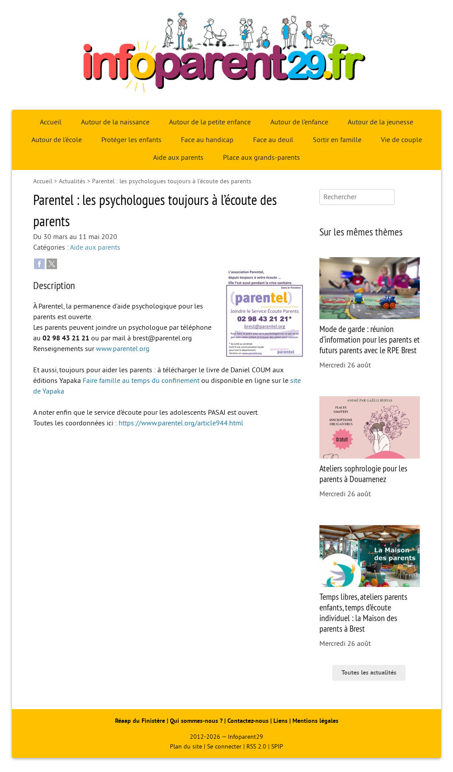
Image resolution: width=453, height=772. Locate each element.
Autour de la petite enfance (210, 122)
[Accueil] (226, 55)
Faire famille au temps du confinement (141, 381)
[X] (51, 263)
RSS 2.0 (256, 746)
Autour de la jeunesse (380, 122)
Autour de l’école (56, 140)
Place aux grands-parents (261, 158)
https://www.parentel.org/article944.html (181, 423)
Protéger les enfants (131, 140)
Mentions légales (315, 721)
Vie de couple (401, 140)
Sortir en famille (337, 140)
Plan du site (186, 746)
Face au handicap (207, 140)
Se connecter (224, 746)
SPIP (277, 746)
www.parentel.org (123, 349)
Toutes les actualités (369, 672)
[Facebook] (39, 263)
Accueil (50, 122)
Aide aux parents (178, 158)
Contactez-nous (248, 721)
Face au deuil (273, 140)
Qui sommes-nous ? (197, 721)
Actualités (72, 181)
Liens (280, 721)
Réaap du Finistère (140, 721)
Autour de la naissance (115, 122)
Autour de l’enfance (299, 122)
